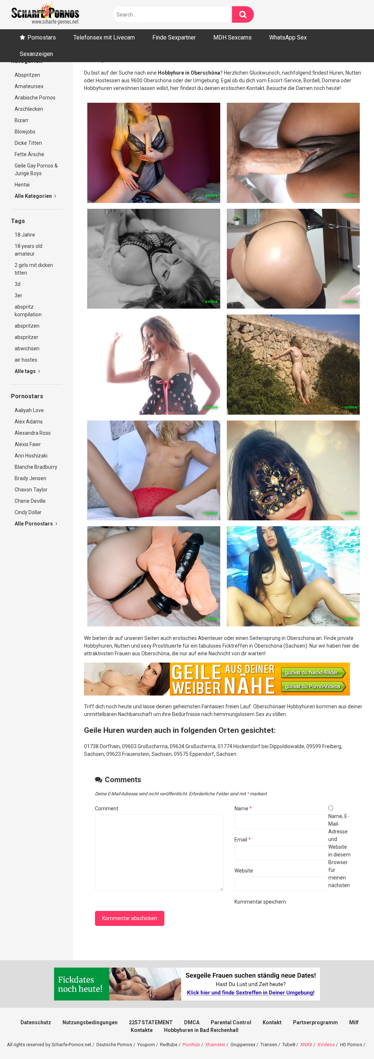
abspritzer (26, 337)
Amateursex (29, 86)
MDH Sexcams (232, 37)
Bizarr (21, 120)
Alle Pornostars (34, 524)
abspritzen (27, 326)
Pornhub (191, 1044)
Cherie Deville (30, 501)
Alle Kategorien (34, 196)
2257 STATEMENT (151, 1022)
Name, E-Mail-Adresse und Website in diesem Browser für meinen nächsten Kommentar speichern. (292, 859)
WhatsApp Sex (288, 37)
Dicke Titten (28, 143)
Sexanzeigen (36, 53)
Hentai (22, 185)
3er (18, 295)
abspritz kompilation (28, 310)
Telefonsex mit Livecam (104, 37)
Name (243, 808)
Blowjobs (25, 132)
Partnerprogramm (315, 1022)
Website (243, 871)
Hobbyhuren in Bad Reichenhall (201, 1030)
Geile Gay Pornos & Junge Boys (36, 169)
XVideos (326, 1044)
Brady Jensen (30, 478)
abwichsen (27, 348)
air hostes (26, 360)
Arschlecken (29, 109)
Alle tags (26, 371)
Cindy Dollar (28, 512)
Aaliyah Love (29, 410)
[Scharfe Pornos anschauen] (45, 14)
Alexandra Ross (33, 433)
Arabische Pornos (35, 98)
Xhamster (215, 1044)
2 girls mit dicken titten (34, 269)
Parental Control (231, 1022)
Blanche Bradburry (36, 467)
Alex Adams (29, 422)
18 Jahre (25, 235)
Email (242, 840)
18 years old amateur (28, 250)
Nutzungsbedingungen (90, 1022)
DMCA (191, 1022)
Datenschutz (35, 1022)
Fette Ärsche (29, 154)
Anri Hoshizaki (31, 456)
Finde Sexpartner (174, 37)
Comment (106, 808)
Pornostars (41, 37)
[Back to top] (349, 1036)
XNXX (306, 1044)
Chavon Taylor (31, 490)
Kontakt (272, 1022)
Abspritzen (27, 75)
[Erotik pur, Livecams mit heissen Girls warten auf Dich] (217, 694)
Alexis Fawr (28, 444)
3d (17, 284)
